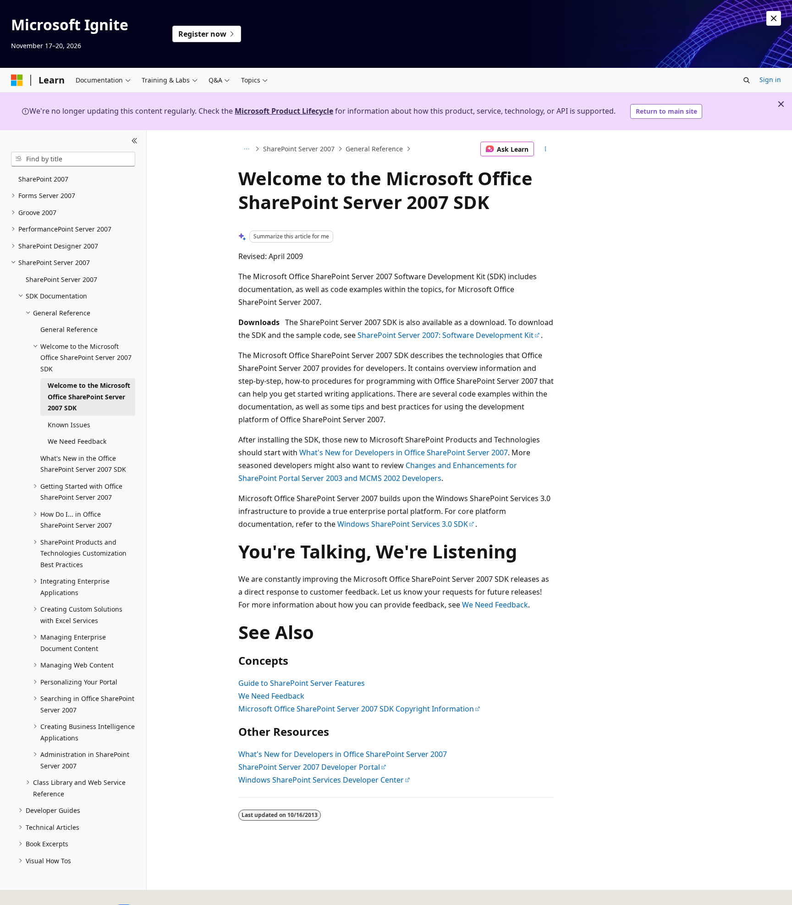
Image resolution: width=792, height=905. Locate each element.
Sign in (770, 79)
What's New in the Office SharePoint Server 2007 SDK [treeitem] (83, 464)
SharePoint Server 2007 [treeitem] (61, 279)
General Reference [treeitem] (69, 329)
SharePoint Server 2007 (299, 148)
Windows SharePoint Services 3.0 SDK (402, 524)
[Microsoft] (17, 80)
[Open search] (746, 80)
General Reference (374, 148)
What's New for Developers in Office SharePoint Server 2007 (403, 452)
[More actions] (546, 149)
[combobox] (73, 159)
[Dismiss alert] (773, 18)
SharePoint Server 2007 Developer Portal (309, 767)
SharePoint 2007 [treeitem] (43, 179)
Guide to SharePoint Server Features (301, 683)
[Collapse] (134, 141)
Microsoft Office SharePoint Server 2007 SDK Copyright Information (356, 709)
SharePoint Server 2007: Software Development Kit (446, 335)
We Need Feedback (495, 605)
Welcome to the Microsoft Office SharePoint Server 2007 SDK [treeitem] (89, 396)
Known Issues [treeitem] (69, 424)
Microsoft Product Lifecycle (284, 111)
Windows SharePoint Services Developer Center (321, 780)
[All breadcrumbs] (246, 149)
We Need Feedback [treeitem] (77, 441)
